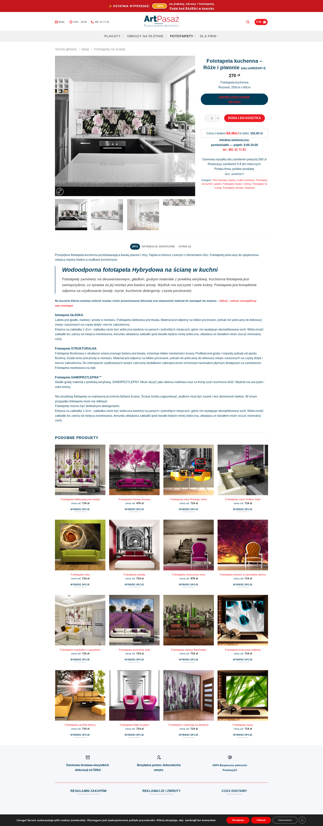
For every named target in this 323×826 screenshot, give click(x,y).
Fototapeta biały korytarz (134, 724)
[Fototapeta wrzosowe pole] (134, 620)
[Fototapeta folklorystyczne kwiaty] (80, 470)
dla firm (208, 36)
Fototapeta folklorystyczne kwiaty (80, 499)
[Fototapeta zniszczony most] (188, 545)
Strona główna (65, 49)
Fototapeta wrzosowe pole (134, 649)
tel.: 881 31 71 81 (234, 149)
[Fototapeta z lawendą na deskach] (188, 695)
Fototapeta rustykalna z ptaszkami (80, 649)
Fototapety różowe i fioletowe (239, 187)
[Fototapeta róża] (80, 545)
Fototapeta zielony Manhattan (188, 649)
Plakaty (112, 36)
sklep (85, 49)
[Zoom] (60, 191)
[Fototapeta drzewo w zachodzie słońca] (243, 545)
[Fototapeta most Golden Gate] (243, 470)
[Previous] (62, 126)
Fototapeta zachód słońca (80, 724)
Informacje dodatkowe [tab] (158, 246)
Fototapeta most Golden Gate (243, 499)
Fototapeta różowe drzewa (134, 499)
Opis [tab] (135, 246)
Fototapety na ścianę (109, 49)
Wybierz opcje (80, 509)
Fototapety (181, 36)
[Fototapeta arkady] (134, 545)
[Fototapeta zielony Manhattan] (188, 620)
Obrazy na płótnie (145, 36)
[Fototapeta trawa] (243, 695)
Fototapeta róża (80, 574)
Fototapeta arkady (134, 574)
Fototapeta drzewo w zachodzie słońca (243, 574)
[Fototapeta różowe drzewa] (134, 470)
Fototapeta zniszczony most (188, 574)
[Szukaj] (247, 22)
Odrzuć (261, 820)
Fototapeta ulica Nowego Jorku (188, 499)
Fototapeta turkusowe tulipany (243, 649)
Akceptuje (238, 820)
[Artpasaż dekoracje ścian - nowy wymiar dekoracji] (161, 21)
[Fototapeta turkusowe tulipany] (243, 620)
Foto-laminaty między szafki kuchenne (233, 180)
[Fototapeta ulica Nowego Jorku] (188, 470)
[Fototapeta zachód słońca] (80, 695)
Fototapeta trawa (243, 724)
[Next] (187, 126)
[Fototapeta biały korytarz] (134, 695)
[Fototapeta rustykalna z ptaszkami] (80, 620)
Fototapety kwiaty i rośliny (237, 183)
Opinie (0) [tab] (185, 246)
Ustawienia (285, 820)
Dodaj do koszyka (244, 118)
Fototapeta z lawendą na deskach (189, 724)
